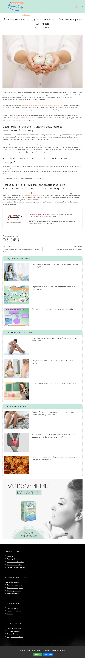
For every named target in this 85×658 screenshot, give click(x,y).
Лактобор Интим (12, 559)
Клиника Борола (12, 634)
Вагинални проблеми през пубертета (70, 248)
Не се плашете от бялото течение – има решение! (55, 383)
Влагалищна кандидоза (15, 588)
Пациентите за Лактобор (15, 562)
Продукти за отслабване (15, 637)
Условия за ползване (14, 611)
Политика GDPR (12, 608)
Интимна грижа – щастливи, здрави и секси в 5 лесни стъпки (20, 249)
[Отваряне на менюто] (83, 6)
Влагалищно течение (14, 591)
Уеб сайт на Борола (13, 631)
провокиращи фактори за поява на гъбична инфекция (41, 105)
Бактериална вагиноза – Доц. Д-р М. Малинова (52, 309)
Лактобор (10, 556)
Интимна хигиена (13, 593)
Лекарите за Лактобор (14, 565)
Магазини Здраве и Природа (16, 567)
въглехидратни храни (28, 118)
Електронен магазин (14, 628)
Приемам (37, 654)
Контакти (10, 614)
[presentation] (16, 272)
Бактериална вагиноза (14, 585)
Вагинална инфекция (12, 582)
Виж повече (48, 654)
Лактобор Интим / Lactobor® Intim (32, 195)
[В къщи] (21, 15)
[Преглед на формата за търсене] (76, 6)
